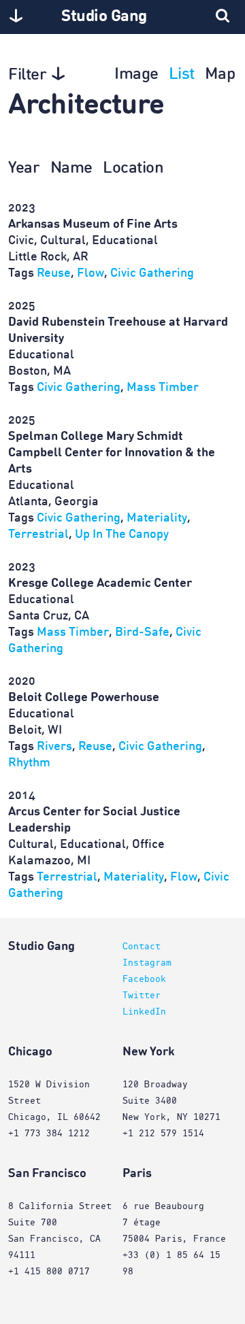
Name (71, 168)
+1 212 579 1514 (163, 1133)
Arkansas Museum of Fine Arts (93, 224)
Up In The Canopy (122, 534)
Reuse (54, 273)
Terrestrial (38, 534)
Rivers (54, 747)
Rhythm (29, 763)
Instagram (147, 963)
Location (133, 168)
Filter (27, 75)
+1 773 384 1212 (49, 1133)
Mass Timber (163, 387)
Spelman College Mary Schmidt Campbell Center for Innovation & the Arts (111, 452)
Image (136, 75)
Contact (141, 946)
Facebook (144, 979)
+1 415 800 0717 (49, 1271)
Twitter (141, 995)
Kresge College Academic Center (100, 583)
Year (23, 168)
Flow (90, 273)
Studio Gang (104, 17)
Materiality (157, 518)
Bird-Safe (142, 632)
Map (220, 75)
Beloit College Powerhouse (83, 698)
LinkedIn (144, 1012)
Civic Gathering (152, 273)
